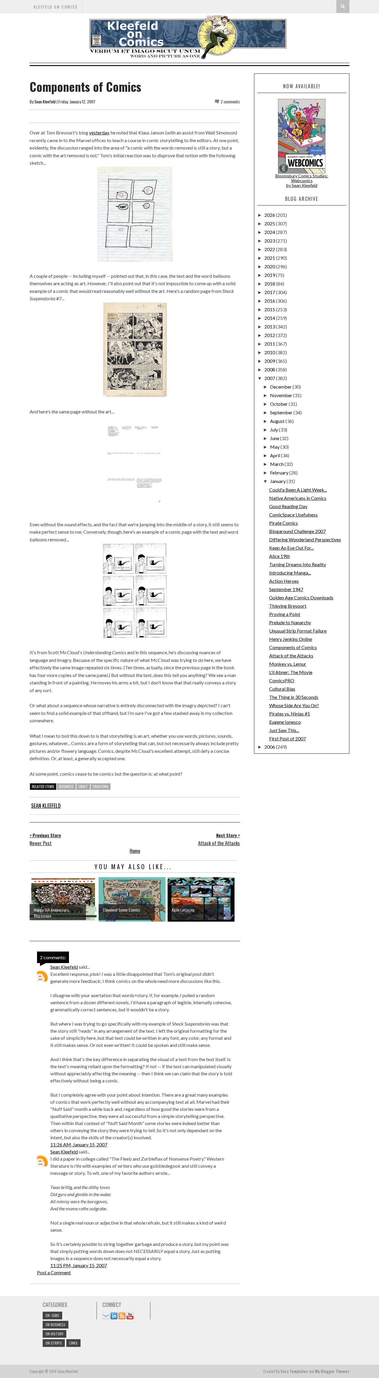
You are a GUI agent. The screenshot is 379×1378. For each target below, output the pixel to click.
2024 (270, 232)
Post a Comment (54, 1272)
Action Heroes (284, 581)
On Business (55, 1324)
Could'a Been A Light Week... (298, 490)
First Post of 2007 (287, 738)
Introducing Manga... (290, 572)
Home (135, 850)
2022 (270, 249)
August (277, 421)
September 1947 (286, 589)
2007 (270, 378)
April (275, 455)
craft (83, 786)
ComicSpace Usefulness (293, 514)
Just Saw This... (284, 730)
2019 (270, 275)
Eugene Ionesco (285, 722)
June (275, 438)
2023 (270, 240)
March (277, 464)
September (281, 412)
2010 (270, 352)
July (274, 429)
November (281, 395)
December (281, 386)
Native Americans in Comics (297, 498)
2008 (270, 369)
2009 (270, 361)
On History (54, 1333)
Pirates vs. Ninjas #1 (289, 713)
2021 (270, 258)
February (279, 472)
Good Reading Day (288, 506)
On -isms (52, 1315)
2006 (270, 747)
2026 (270, 215)
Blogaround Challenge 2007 (297, 531)
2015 (270, 309)
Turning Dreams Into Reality (297, 564)
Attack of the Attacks (291, 655)
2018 (270, 283)
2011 (270, 343)
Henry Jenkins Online (290, 639)
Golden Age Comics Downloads (301, 597)
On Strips (54, 1342)
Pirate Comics (283, 523)
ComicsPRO (281, 680)
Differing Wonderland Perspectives (305, 539)
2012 (270, 335)
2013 (270, 326)
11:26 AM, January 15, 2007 (78, 1144)
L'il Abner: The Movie (290, 672)
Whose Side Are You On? (294, 705)
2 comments (230, 101)
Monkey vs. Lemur (287, 664)
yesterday (99, 132)
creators (100, 786)
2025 (270, 223)
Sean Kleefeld (45, 101)
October (279, 404)
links (73, 1342)
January (278, 481)
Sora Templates (294, 1371)
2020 (270, 266)
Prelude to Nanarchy (290, 622)
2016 (270, 301)
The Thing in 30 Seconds (293, 697)
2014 (270, 318)
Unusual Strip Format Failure (298, 630)
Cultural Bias (282, 689)
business (66, 786)
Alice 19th (279, 556)
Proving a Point (284, 614)
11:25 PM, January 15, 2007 (78, 1265)
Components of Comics (293, 647)
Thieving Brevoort (287, 606)
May (275, 447)
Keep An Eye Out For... (291, 548)
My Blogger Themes (332, 1371)
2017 (270, 292)
